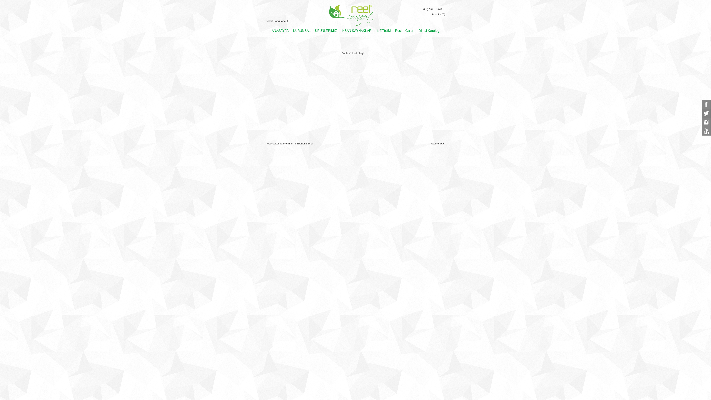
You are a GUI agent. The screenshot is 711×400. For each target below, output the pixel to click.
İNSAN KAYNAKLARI (356, 31)
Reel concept (437, 143)
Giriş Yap (428, 8)
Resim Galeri (404, 31)
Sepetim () (438, 14)
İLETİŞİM (384, 31)
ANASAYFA (280, 31)
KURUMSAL (302, 31)
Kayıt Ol (440, 8)
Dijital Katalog (429, 31)
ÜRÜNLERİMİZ (326, 31)
